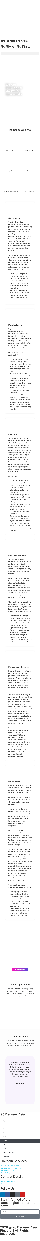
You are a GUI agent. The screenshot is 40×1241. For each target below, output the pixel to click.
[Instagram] (12, 1194)
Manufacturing (29, 150)
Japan (4, 1133)
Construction (10, 150)
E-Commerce (29, 192)
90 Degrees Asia (12, 1114)
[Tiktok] (17, 1194)
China (4, 1129)
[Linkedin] (2, 1194)
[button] (20, 53)
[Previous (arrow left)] (3, 1240)
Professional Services (10, 192)
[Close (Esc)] (24, 1237)
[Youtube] (22, 1194)
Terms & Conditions (8, 1152)
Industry (4, 1140)
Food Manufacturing (29, 171)
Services (5, 1125)
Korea (4, 1137)
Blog (3, 1144)
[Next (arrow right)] (10, 1240)
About (4, 1121)
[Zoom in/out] (3, 1237)
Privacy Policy (6, 1156)
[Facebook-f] (7, 1194)
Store (4, 1148)
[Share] (17, 1237)
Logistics (10, 171)
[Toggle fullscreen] (10, 1237)
